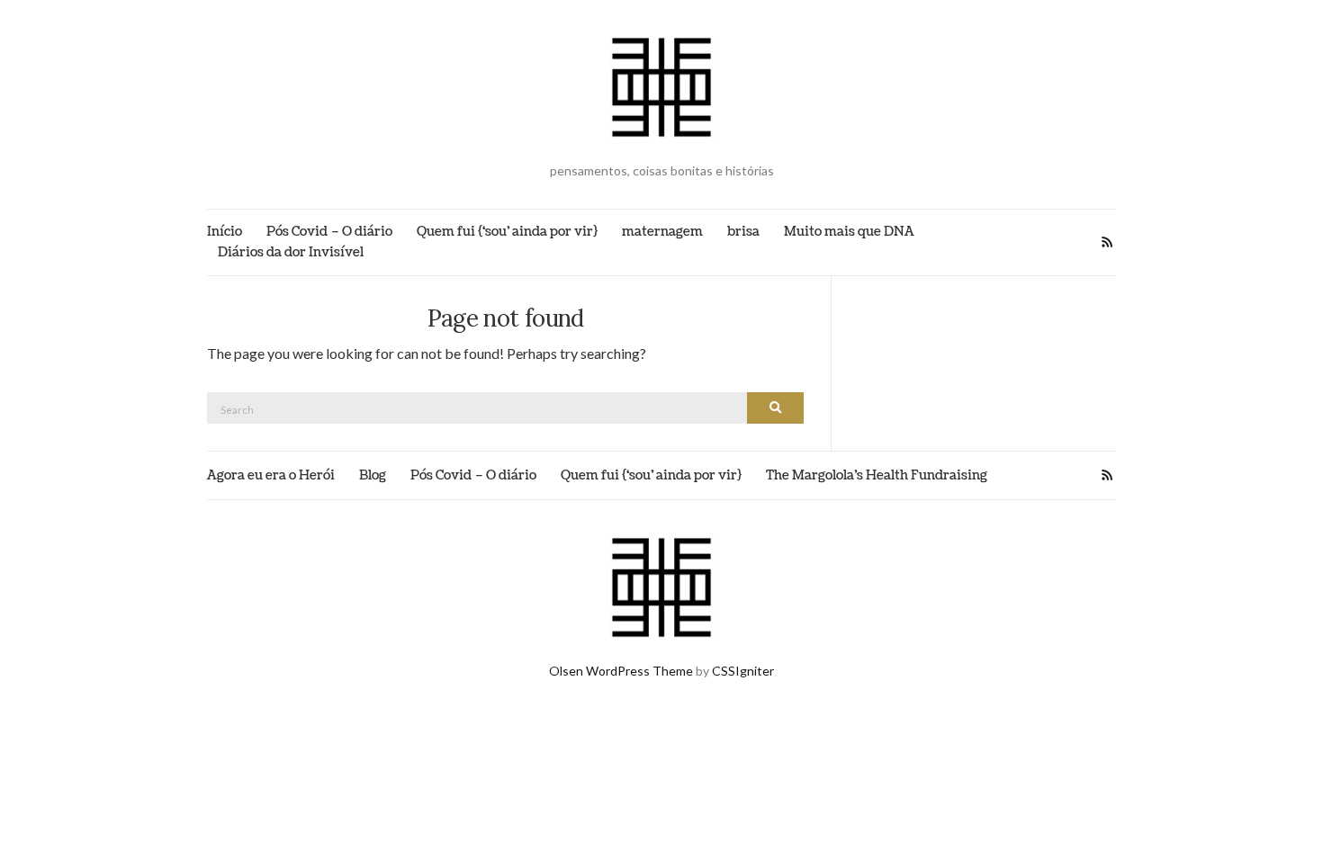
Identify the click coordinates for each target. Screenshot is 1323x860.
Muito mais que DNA (849, 231)
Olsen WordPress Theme (621, 670)
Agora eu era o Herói (271, 475)
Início (224, 231)
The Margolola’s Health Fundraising (876, 475)
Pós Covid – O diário (329, 231)
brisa (743, 231)
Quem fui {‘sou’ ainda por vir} (507, 231)
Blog (372, 475)
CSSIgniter (743, 670)
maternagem (662, 231)
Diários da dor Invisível (291, 252)
